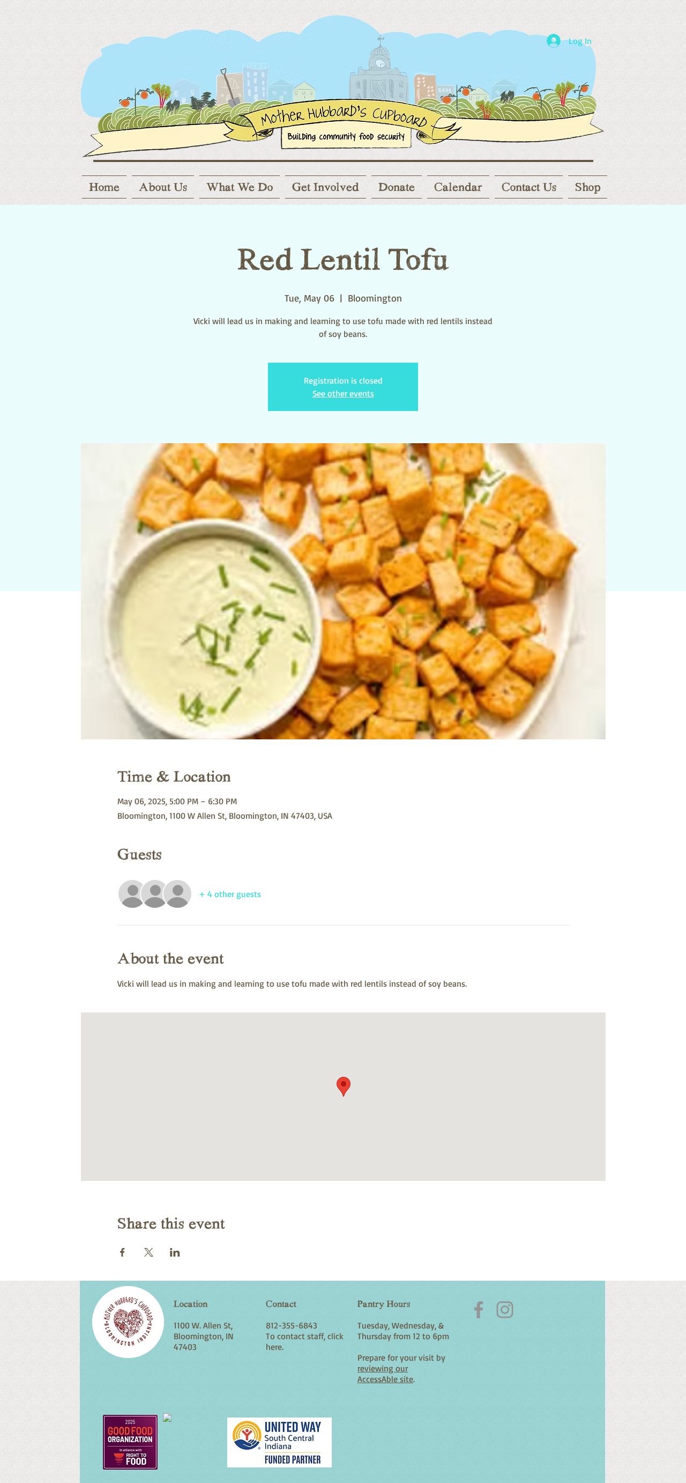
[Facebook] (478, 1309)
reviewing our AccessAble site (385, 1373)
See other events (343, 393)
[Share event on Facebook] (122, 1252)
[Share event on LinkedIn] (175, 1252)
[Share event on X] (149, 1252)
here (274, 1346)
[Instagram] (505, 1309)
